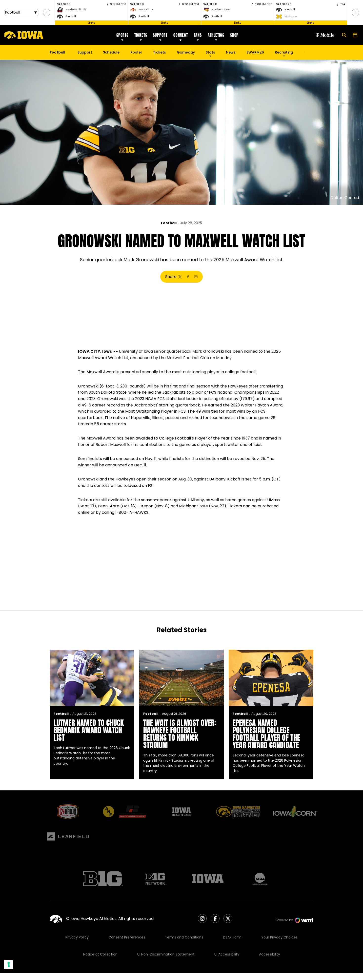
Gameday (186, 52)
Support (160, 35)
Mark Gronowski (208, 351)
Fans (198, 35)
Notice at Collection (100, 954)
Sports (122, 35)
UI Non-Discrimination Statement (166, 954)
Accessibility (269, 954)
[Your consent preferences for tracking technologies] (8, 964)
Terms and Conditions (184, 937)
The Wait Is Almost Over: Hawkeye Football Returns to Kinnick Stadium (179, 734)
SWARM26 (255, 52)
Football (169, 222)
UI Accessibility (226, 954)
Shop (234, 35)
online (84, 512)
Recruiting (284, 52)
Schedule (111, 52)
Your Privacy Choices (279, 937)
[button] (46, 12)
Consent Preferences (126, 937)
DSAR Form (232, 937)
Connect (180, 35)
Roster (136, 52)
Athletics (216, 35)
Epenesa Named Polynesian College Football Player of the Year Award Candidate (266, 734)
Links (91, 22)
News (231, 52)
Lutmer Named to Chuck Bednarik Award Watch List (89, 730)
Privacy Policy (77, 937)
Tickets (140, 35)
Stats (210, 52)
